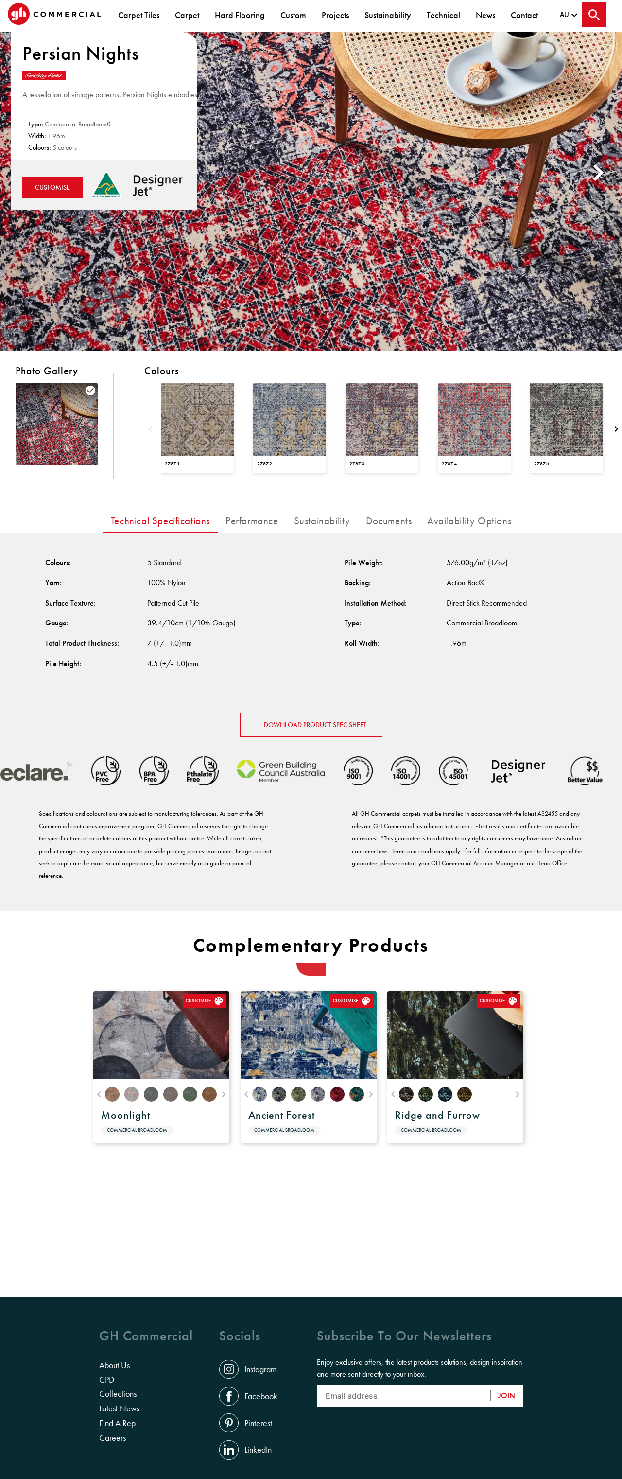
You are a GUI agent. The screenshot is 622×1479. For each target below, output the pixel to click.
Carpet (187, 14)
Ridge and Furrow (437, 1115)
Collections (118, 1394)
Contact (524, 14)
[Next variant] (616, 430)
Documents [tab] (389, 521)
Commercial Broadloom (76, 124)
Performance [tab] (251, 521)
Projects (335, 14)
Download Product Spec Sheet (315, 724)
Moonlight (125, 1115)
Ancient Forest (281, 1115)
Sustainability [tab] (322, 521)
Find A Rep (117, 1423)
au (564, 14)
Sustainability (387, 14)
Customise (52, 187)
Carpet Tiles (138, 14)
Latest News (119, 1408)
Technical (443, 14)
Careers (112, 1437)
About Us (114, 1365)
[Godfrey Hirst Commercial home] (54, 15)
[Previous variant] (150, 430)
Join (506, 1395)
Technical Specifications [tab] (160, 521)
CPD (106, 1379)
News (485, 14)
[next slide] (599, 172)
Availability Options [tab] (469, 521)
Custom (293, 14)
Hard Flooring (240, 14)
